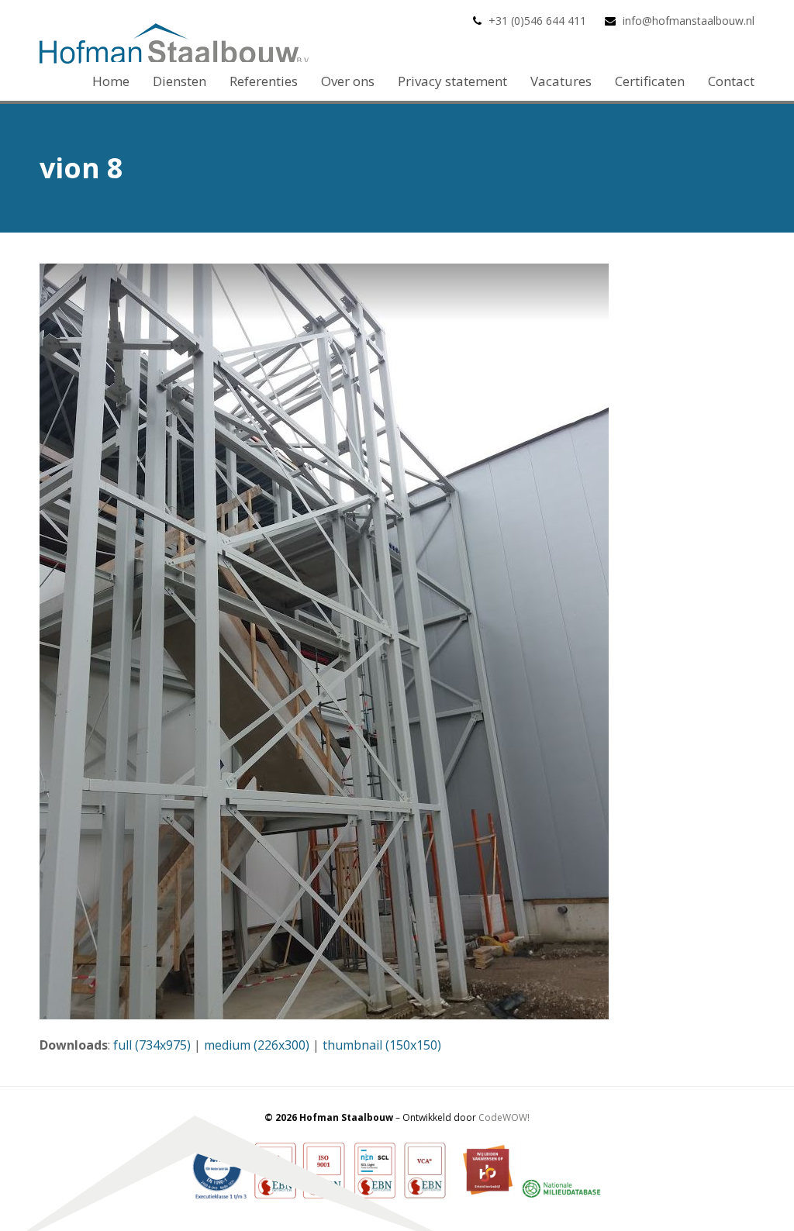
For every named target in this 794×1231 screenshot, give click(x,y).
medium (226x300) (256, 1044)
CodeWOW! (504, 1117)
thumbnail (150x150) (382, 1044)
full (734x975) (152, 1044)
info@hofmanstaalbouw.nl (688, 20)
